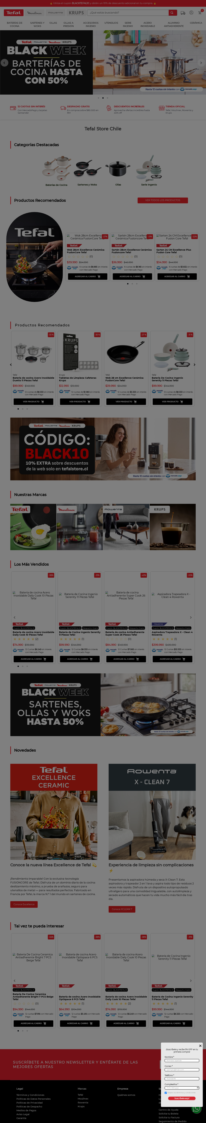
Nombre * (169, 1057)
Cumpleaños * (171, 1084)
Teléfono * (169, 1075)
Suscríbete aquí (181, 1098)
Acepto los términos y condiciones (181, 1093)
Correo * (169, 1066)
